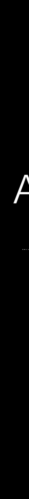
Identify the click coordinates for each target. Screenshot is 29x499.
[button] (22, 249)
